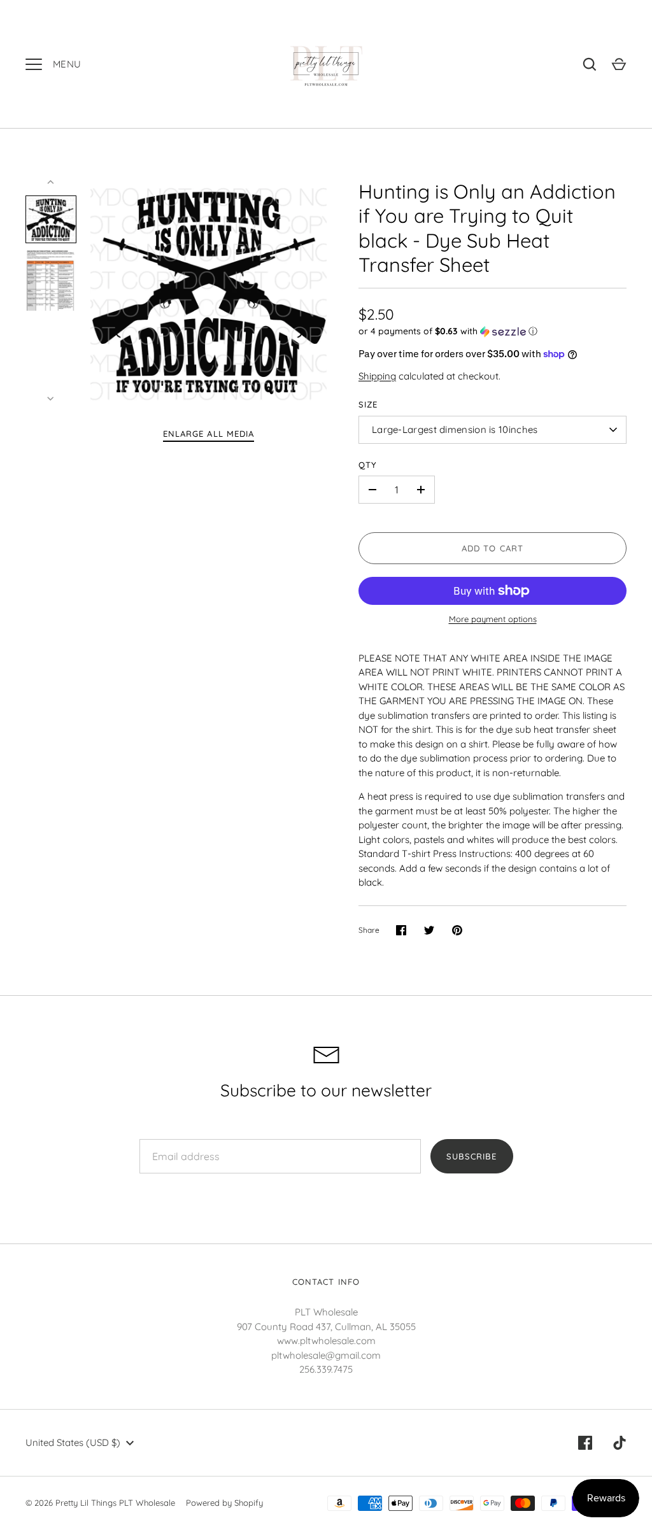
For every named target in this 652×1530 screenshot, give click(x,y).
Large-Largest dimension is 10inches (455, 429)
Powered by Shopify (224, 1503)
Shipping (377, 376)
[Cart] (619, 64)
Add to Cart (492, 548)
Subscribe (471, 1156)
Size (368, 404)
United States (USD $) (72, 1442)
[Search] (590, 64)
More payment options (493, 619)
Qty (367, 465)
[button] (492, 331)
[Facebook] (585, 1443)
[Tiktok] (620, 1443)
